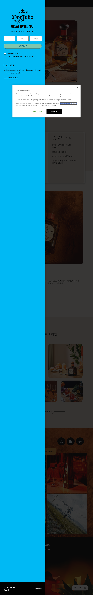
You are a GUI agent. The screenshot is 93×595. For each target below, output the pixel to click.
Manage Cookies (37, 111)
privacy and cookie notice (68, 103)
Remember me (13, 53)
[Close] (77, 87)
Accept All (54, 111)
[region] (46, 101)
